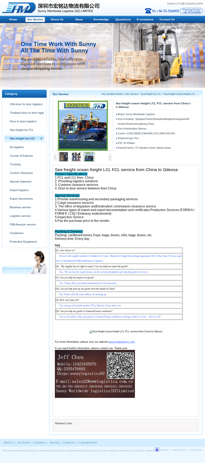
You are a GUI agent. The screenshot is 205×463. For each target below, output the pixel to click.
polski (200, 3)
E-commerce (145, 19)
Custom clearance (21, 172)
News (79, 19)
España (190, 3)
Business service (20, 207)
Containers (17, 233)
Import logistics (19, 190)
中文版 (181, 3)
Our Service (35, 19)
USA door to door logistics (26, 104)
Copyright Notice (88, 442)
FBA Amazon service (23, 224)
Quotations (123, 19)
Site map (54, 442)
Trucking (15, 164)
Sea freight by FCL (22, 129)
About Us (57, 19)
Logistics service (20, 215)
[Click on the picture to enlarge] (83, 126)
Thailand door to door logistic (24, 114)
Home (13, 19)
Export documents (21, 198)
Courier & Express (21, 155)
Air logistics (17, 147)
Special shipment (20, 181)
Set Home (163, 450)
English (171, 3)
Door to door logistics (23, 121)
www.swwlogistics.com (122, 341)
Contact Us (167, 19)
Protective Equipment (23, 241)
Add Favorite (179, 450)
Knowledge (101, 19)
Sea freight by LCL (22, 138)
